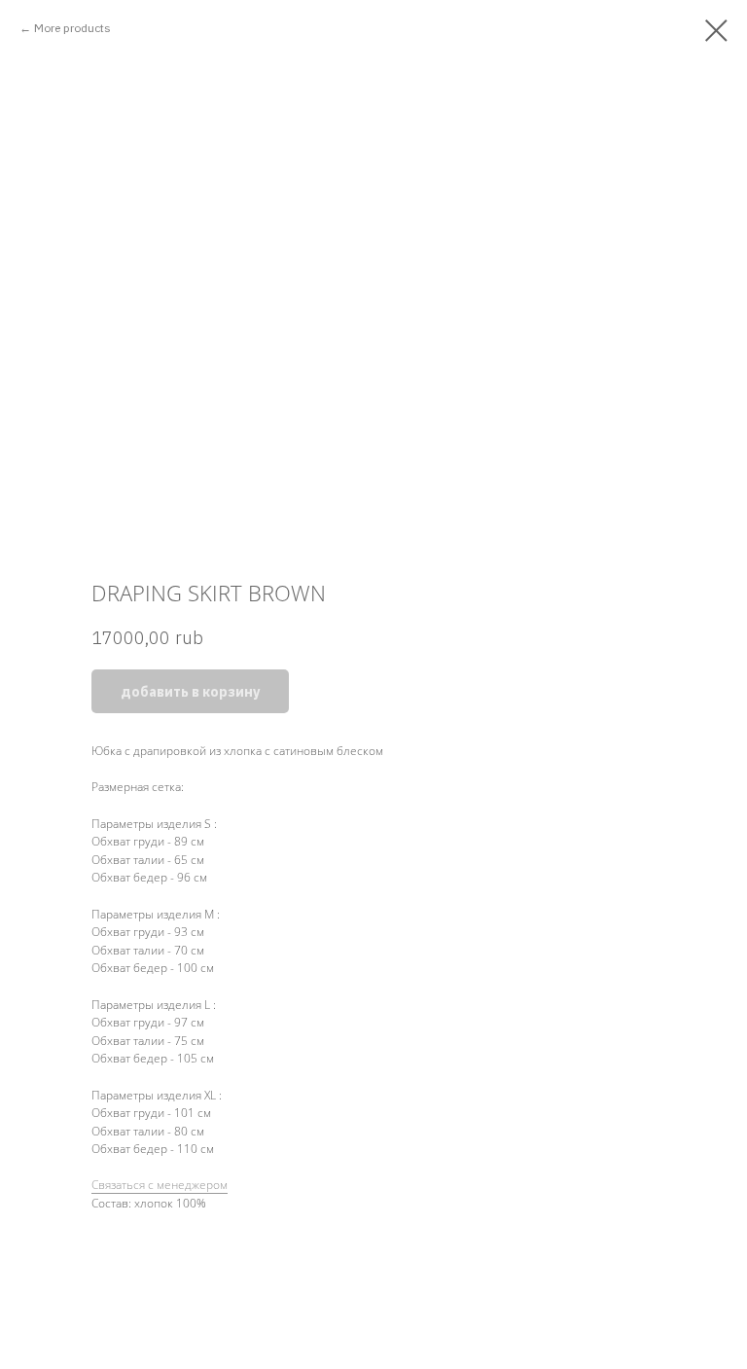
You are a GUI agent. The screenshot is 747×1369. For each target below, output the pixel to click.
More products (72, 27)
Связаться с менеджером (159, 1184)
